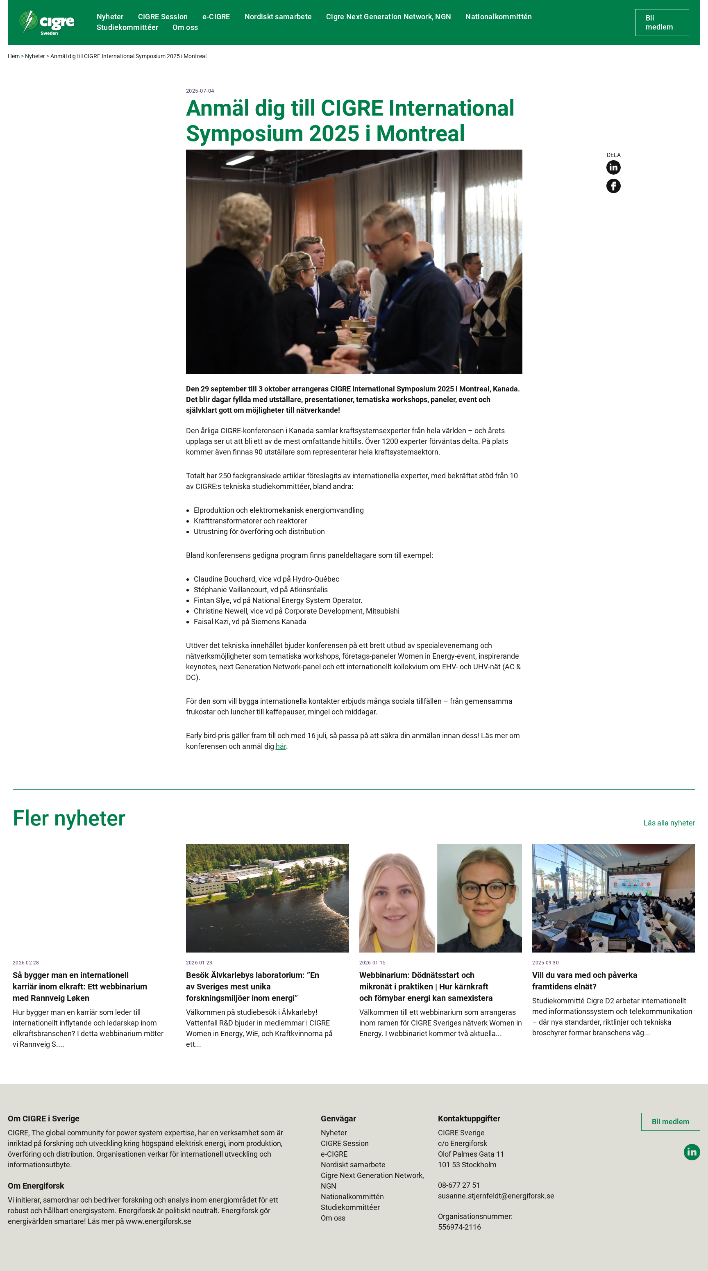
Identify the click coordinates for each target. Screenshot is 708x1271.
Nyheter (110, 16)
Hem (14, 56)
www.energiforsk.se (158, 1221)
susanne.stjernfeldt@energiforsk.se (496, 1195)
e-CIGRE (216, 16)
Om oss (185, 27)
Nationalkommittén (498, 16)
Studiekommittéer (128, 27)
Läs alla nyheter (669, 823)
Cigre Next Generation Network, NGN (388, 16)
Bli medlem (659, 22)
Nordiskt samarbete (278, 16)
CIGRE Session (163, 16)
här (281, 746)
